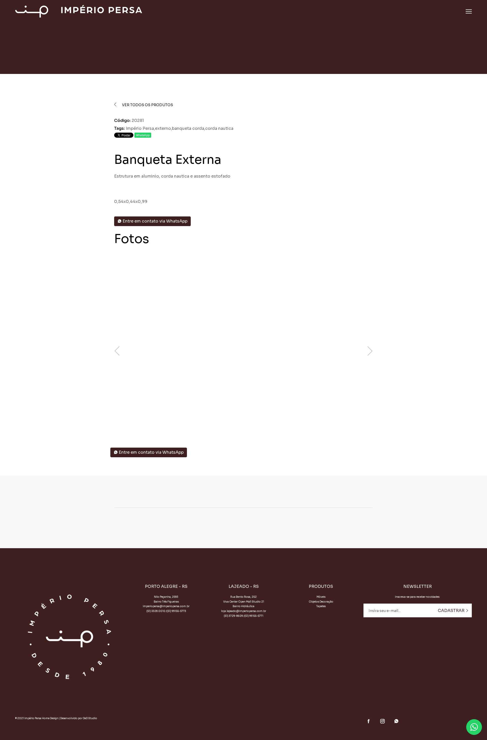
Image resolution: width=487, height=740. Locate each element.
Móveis (321, 597)
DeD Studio (90, 718)
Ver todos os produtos (147, 105)
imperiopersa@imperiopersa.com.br (166, 606)
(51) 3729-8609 (233, 616)
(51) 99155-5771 (253, 616)
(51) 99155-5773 (176, 611)
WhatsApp (143, 135)
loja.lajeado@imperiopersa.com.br (243, 611)
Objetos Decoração (321, 601)
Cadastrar (451, 610)
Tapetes (321, 606)
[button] (240, 425)
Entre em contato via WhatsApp (154, 221)
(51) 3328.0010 (155, 611)
